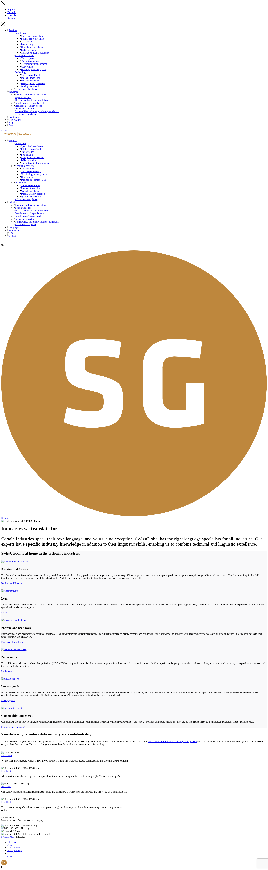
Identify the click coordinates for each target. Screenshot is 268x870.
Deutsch (11, 12)
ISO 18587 (6, 802)
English (11, 9)
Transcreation (27, 41)
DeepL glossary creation (33, 83)
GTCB (10, 853)
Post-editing (27, 44)
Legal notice (13, 847)
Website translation (30, 80)
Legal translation (23, 97)
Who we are (15, 119)
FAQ (9, 844)
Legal (4, 612)
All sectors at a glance (25, 114)
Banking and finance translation (30, 94)
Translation (20, 33)
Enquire (5, 518)
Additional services (24, 55)
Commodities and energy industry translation (37, 111)
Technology (21, 72)
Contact (12, 125)
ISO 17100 (6, 771)
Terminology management (34, 64)
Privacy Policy (14, 850)
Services (13, 30)
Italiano (11, 18)
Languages (14, 117)
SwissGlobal (7, 836)
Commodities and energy (13, 727)
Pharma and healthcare (12, 642)
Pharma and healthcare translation (31, 100)
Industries (13, 91)
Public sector (7, 671)
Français (11, 15)
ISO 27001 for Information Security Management (172, 741)
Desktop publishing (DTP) (34, 69)
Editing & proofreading (32, 38)
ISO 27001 (6, 755)
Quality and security (31, 86)
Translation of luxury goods (28, 105)
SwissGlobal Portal (30, 75)
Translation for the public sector (30, 103)
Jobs (9, 856)
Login (4, 130)
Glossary (11, 842)
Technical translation (25, 108)
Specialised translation (32, 36)
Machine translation (30, 78)
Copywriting (27, 66)
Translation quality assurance (35, 52)
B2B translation (28, 50)
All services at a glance (26, 89)
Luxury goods (8, 700)
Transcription (27, 58)
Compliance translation (32, 47)
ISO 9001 (6, 786)
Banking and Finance (11, 583)
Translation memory (31, 61)
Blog (11, 122)
